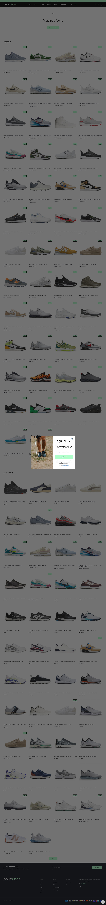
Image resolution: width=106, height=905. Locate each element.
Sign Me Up (63, 457)
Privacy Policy (64, 465)
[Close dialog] (73, 438)
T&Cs (68, 465)
